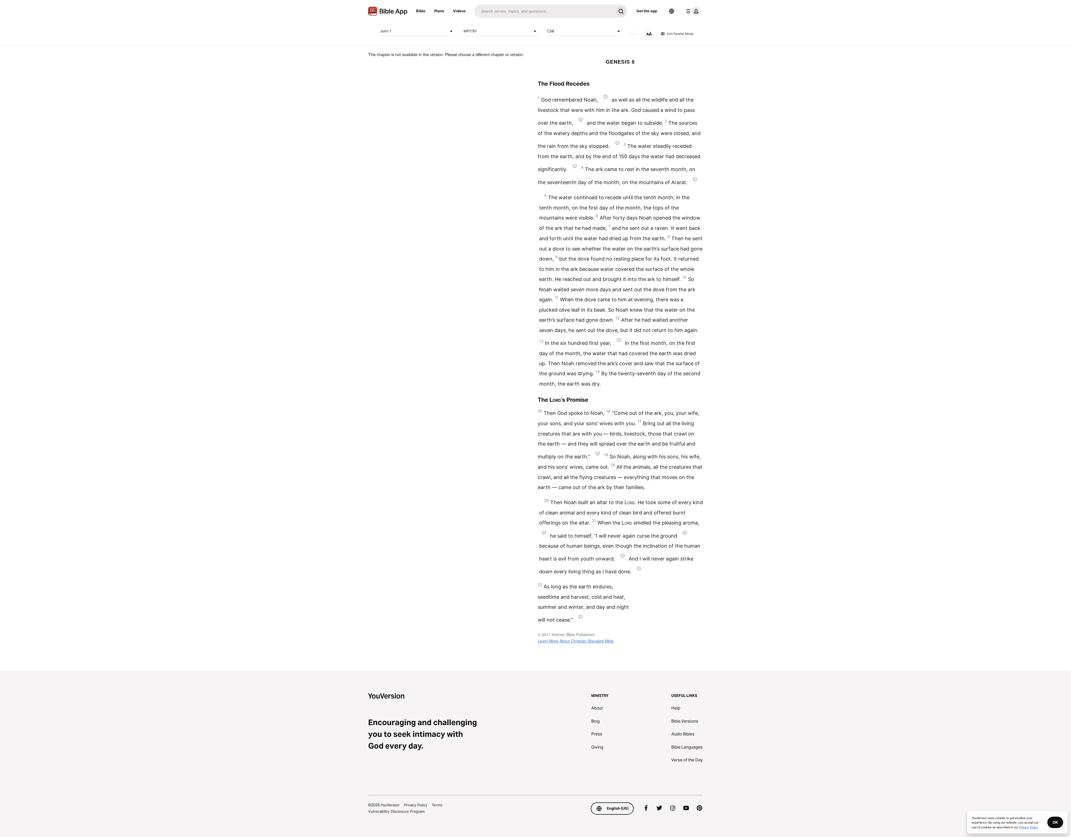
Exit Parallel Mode (680, 34)
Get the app (646, 11)
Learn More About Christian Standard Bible (576, 641)
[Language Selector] (671, 11)
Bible (420, 11)
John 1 (385, 31)
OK (1055, 822)
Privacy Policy (415, 805)
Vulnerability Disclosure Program (396, 811)
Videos (459, 11)
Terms (437, 805)
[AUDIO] (633, 33)
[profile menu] (692, 11)
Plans (439, 11)
